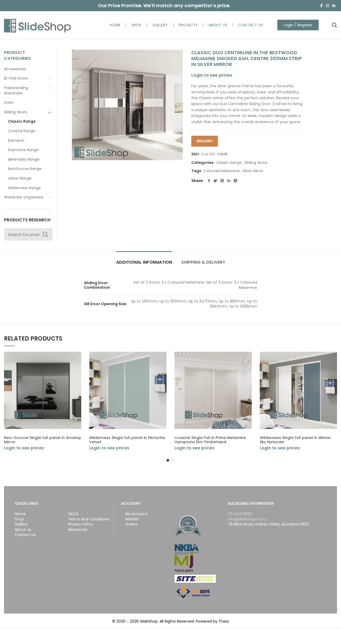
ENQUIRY (205, 141)
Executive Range (23, 149)
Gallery (21, 524)
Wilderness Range (24, 188)
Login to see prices (211, 75)
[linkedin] (334, 5)
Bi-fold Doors (16, 78)
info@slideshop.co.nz (247, 519)
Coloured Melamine (221, 171)
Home (20, 513)
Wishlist (132, 519)
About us (23, 529)
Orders (131, 524)
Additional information (144, 262)
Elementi (16, 140)
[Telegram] (235, 180)
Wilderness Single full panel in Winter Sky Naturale (295, 440)
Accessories (15, 69)
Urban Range (20, 178)
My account (136, 513)
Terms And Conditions (88, 519)
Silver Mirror (252, 171)
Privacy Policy (80, 524)
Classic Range (229, 162)
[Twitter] (215, 180)
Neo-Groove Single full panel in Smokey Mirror (42, 440)
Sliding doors (255, 162)
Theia (223, 621)
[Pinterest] (222, 180)
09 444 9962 (240, 513)
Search (45, 234)
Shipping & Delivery (203, 262)
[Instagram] (327, 5)
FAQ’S (73, 513)
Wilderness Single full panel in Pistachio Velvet (127, 440)
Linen (9, 102)
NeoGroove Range (25, 168)
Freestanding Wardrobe (16, 90)
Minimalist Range (23, 159)
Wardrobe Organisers (23, 197)
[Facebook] (321, 5)
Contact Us (25, 534)
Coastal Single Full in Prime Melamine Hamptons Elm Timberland (210, 440)
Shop (19, 519)
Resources (77, 529)
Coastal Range (21, 131)
